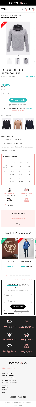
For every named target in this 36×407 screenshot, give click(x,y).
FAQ (18, 223)
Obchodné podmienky (7, 376)
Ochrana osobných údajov (9, 380)
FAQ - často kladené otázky (9, 383)
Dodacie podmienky (7, 373)
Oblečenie (7, 15)
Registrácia (5, 387)
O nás (3, 392)
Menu (6, 9)
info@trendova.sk (19, 218)
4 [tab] (17, 275)
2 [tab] (11, 275)
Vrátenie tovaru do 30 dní (9, 378)
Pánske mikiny (17, 15)
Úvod (2, 15)
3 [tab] (14, 275)
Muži (11, 15)
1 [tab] (8, 275)
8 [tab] (28, 275)
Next (33, 61)
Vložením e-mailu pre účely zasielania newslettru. (18, 312)
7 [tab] (25, 275)
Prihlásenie (5, 385)
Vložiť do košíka (19, 100)
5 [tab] (20, 275)
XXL (8, 94)
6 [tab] (23, 275)
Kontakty (4, 390)
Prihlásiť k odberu (18, 306)
